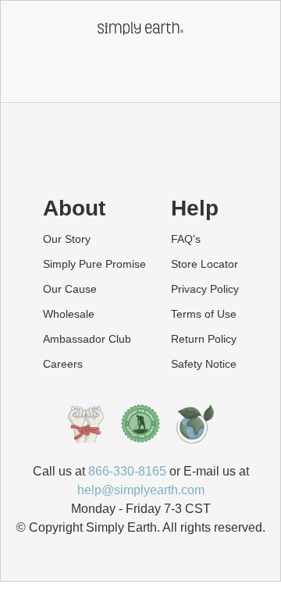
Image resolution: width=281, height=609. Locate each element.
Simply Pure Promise (94, 264)
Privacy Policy (205, 289)
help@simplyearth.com (141, 490)
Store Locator (204, 264)
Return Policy (204, 339)
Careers (63, 364)
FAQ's (186, 239)
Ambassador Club (87, 339)
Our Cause (70, 289)
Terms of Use (204, 314)
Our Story (67, 239)
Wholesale (68, 314)
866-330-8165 (127, 471)
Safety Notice (204, 364)
